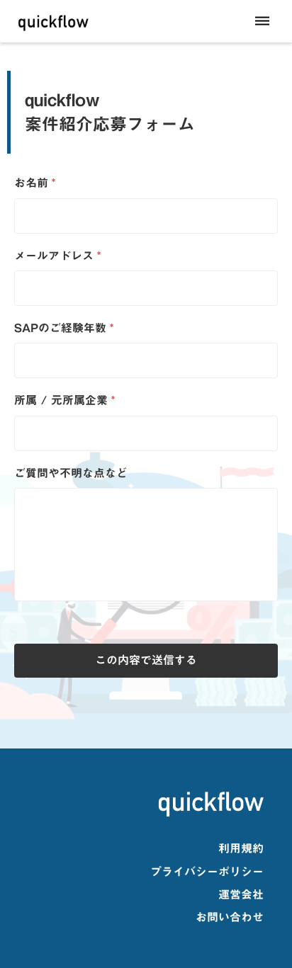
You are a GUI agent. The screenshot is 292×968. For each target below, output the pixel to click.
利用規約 (241, 848)
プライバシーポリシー (207, 871)
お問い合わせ (230, 917)
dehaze (262, 21)
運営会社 (241, 894)
